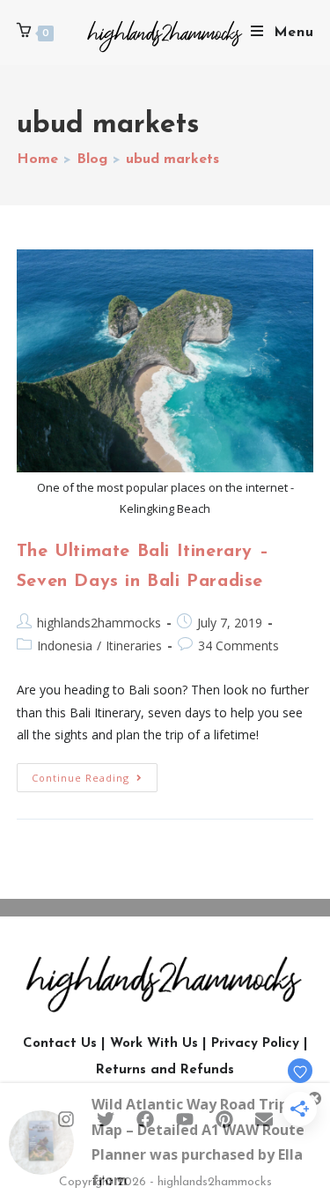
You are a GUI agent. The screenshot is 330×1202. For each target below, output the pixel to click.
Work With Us (154, 1043)
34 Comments (238, 645)
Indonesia (64, 645)
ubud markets (172, 159)
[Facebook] (145, 1119)
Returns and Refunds (165, 1070)
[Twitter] (105, 1119)
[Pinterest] (224, 1119)
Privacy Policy (255, 1043)
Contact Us (60, 1043)
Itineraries (134, 645)
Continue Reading (95, 773)
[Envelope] (264, 1119)
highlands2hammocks (99, 622)
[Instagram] (66, 1119)
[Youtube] (184, 1119)
